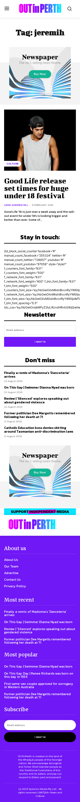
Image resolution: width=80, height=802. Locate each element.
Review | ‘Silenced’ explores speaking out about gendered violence (36, 400)
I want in (40, 342)
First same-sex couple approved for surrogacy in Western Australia (38, 685)
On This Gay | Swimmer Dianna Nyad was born (39, 387)
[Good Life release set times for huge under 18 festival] (40, 140)
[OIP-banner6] (40, 511)
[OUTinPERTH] (40, 8)
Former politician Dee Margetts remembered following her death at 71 (39, 415)
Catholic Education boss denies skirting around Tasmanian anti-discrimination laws (38, 429)
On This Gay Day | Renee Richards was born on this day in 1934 (38, 675)
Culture (13, 164)
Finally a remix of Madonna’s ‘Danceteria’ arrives (37, 374)
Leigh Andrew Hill (16, 205)
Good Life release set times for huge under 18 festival (36, 188)
